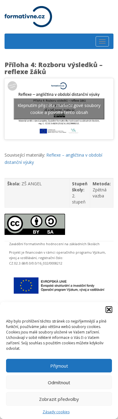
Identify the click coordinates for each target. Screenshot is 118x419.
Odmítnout (59, 382)
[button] (109, 310)
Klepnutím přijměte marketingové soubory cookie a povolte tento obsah (59, 108)
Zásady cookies (56, 411)
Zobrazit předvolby (59, 399)
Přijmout (59, 366)
